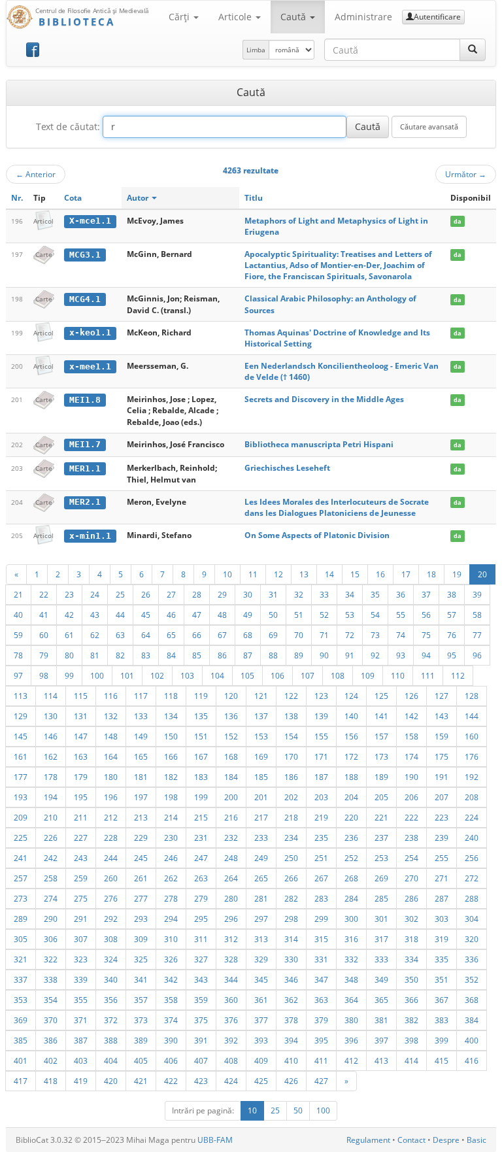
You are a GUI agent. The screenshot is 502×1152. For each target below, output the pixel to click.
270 (411, 878)
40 (18, 614)
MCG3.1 (85, 255)
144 (471, 716)
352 (471, 979)
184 (231, 776)
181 (141, 776)
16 (380, 574)
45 (145, 614)
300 (351, 918)
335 (441, 959)
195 (81, 797)
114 (51, 695)
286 (411, 898)
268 (351, 878)
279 (201, 898)
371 (81, 1020)
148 (111, 736)
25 (120, 594)
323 (81, 959)
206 (411, 797)
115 (81, 695)
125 (381, 695)
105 (247, 675)
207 (441, 797)
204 (351, 797)
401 (20, 1060)
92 (375, 655)
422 (171, 1081)
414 (411, 1060)
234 (291, 837)
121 (261, 695)
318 (411, 939)
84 (171, 655)
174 (411, 756)
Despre (446, 1139)
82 (120, 655)
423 (201, 1081)
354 (51, 999)
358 (171, 999)
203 (321, 797)
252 (351, 858)
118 (171, 695)
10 (227, 574)
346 (291, 979)
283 (321, 898)
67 (222, 635)
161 (20, 756)
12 (278, 574)
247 (201, 858)
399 (441, 1040)
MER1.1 (85, 468)
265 (261, 878)
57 (451, 614)
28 (196, 594)
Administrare (363, 16)
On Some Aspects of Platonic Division (317, 535)
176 (471, 756)
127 (441, 695)
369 (20, 1020)
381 (381, 1020)
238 (411, 837)
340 (111, 979)
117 (141, 695)
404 (111, 1060)
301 (381, 918)
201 (261, 797)
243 (81, 858)
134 (171, 716)
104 (217, 675)
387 (81, 1040)
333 (381, 959)
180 (111, 776)
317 (381, 939)
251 (321, 858)
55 (400, 614)
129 (20, 716)
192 (471, 776)
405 (141, 1060)
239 (441, 837)
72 (349, 635)
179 (81, 776)
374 (171, 1020)
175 (441, 756)
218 (291, 817)
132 (111, 716)
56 (426, 614)
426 (291, 1081)
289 (20, 918)
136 (231, 716)
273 (20, 898)
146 (51, 736)
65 (171, 635)
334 (411, 959)
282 (291, 898)
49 (247, 614)
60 (43, 635)
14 (329, 574)
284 (351, 898)
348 (351, 979)
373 (141, 1020)
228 (111, 837)
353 (20, 999)
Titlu (253, 197)
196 (111, 797)
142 (411, 716)
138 (291, 716)
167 (201, 756)
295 (201, 918)
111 (428, 675)
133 (141, 716)
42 (69, 614)
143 (441, 716)
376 (231, 1020)
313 (261, 939)
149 (141, 736)
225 (20, 837)
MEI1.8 (85, 400)
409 (261, 1060)
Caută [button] (294, 16)
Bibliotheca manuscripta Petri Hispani (318, 444)
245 (141, 858)
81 (94, 655)
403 (81, 1060)
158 (411, 736)
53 (349, 614)
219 (321, 817)
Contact (411, 1139)
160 (471, 736)
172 (351, 756)
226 (51, 837)
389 (141, 1040)
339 (81, 979)
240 (471, 837)
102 (157, 675)
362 (291, 999)
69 (273, 635)
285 (381, 898)
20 (482, 574)
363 (321, 999)
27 (171, 594)
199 (201, 797)
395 (321, 1040)
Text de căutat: (68, 126)
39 (477, 594)
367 (441, 999)
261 (141, 878)
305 (20, 939)
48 (222, 614)
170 (291, 756)
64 (145, 635)
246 (171, 858)
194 (51, 797)
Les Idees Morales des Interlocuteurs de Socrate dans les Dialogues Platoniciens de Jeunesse (336, 507)
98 (43, 675)
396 (351, 1040)
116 (111, 695)
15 (355, 574)
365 (381, 999)
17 (405, 574)
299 (321, 918)
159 (441, 736)
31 (273, 594)
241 (20, 858)
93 (400, 655)
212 (111, 817)
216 (231, 817)
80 (69, 655)
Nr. (17, 197)
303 (441, 918)
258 (51, 878)
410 (291, 1060)
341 (141, 979)
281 (261, 898)
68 (247, 635)
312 (231, 939)
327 (201, 959)
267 (321, 878)
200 (231, 797)
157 (381, 736)
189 (381, 776)
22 (43, 594)
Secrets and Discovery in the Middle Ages (324, 399)
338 (51, 979)
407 (201, 1060)
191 (441, 776)
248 (231, 858)
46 (171, 614)
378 (291, 1020)
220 (351, 817)
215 (201, 817)
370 (51, 1020)
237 (381, 837)
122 (291, 695)
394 (291, 1040)
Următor (465, 174)
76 (451, 635)
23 (69, 594)
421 (141, 1081)
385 (20, 1040)
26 (145, 594)
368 (471, 999)
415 (441, 1060)
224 (471, 817)
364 (351, 999)
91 (349, 655)
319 (441, 939)
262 (171, 878)
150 (171, 736)
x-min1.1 (90, 536)
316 (351, 939)
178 (51, 776)
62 (94, 635)
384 (471, 1020)
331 (321, 959)
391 (201, 1040)
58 (477, 614)
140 (351, 716)
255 (441, 858)
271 (441, 878)
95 (451, 655)
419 (81, 1081)
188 (351, 776)
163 (81, 756)
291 (81, 918)
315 (321, 939)
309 (141, 939)
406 (171, 1060)
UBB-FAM (215, 1139)
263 (201, 878)
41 (43, 614)
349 (381, 979)
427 (321, 1081)
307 (81, 939)
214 (171, 817)
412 (351, 1060)
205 (381, 797)
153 (261, 736)
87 (247, 655)
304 (471, 918)
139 (321, 716)
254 (411, 858)
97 (18, 675)
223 (441, 817)
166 (171, 756)
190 (411, 776)
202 (291, 797)
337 (20, 979)
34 (349, 594)
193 (20, 797)
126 (411, 695)
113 (20, 695)
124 (351, 695)
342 (171, 979)
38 (451, 594)
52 (324, 614)
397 (381, 1040)
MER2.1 (85, 502)
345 (261, 979)
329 (261, 959)
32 (298, 594)
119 (201, 695)
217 (261, 817)
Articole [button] (236, 16)
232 (231, 837)
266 (291, 878)
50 (273, 614)
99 (69, 675)
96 (477, 655)
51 (298, 614)
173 (381, 756)
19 (456, 574)
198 (171, 797)
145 (20, 736)
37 (426, 594)
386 (51, 1040)
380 (351, 1020)
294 (171, 918)
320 (471, 939)
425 (261, 1081)
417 (20, 1081)
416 (471, 1060)
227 (81, 837)
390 (171, 1040)
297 (261, 918)
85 (196, 655)
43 (94, 614)
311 (201, 939)
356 (111, 999)
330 (291, 959)
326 (171, 959)
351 (441, 979)
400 (471, 1040)
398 (411, 1040)
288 (471, 898)
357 (141, 999)
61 (69, 635)
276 (111, 898)
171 (321, 756)
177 (20, 776)
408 (231, 1060)
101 (127, 675)
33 (324, 594)
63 (120, 635)
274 (51, 898)
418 (51, 1081)
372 (111, 1020)
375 (201, 1020)
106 (277, 675)
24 (94, 594)
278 (171, 898)
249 (261, 858)
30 (247, 594)
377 (261, 1020)
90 (324, 655)
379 (321, 1020)
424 (231, 1081)
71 (324, 635)
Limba (255, 49)
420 (111, 1081)
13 (304, 574)
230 (171, 837)
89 (298, 655)
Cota (73, 197)
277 (141, 898)
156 (351, 736)
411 (321, 1060)
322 (51, 959)
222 (411, 817)
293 (141, 918)
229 (141, 837)
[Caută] (473, 50)
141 (381, 716)
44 (120, 614)
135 (201, 716)
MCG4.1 (85, 299)
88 (273, 655)
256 (471, 858)
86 (222, 655)
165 (141, 756)
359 (201, 999)
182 (171, 776)
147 (81, 736)
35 (375, 594)
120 (231, 695)
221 (381, 817)
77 (477, 635)
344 (231, 979)
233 (261, 837)
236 (351, 837)
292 (111, 918)
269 (381, 878)
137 (261, 716)
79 (43, 655)
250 (291, 858)
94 (426, 655)
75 (426, 635)
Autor (138, 197)
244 (111, 858)
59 (18, 635)
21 (18, 594)
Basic (476, 1139)
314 (291, 939)
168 (231, 756)
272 (471, 878)
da (457, 221)
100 (97, 675)
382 (411, 1020)
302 (411, 918)
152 (231, 736)
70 (298, 635)
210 (51, 817)
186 (291, 776)
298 (291, 918)
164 (111, 756)
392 (231, 1040)
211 (81, 817)
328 (231, 959)
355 (81, 999)
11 (253, 574)
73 (375, 635)
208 (471, 797)
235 (321, 837)
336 (471, 959)
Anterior (36, 174)
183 (201, 776)
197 (141, 797)
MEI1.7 (85, 444)
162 (51, 756)
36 (400, 594)
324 (111, 959)
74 (400, 635)
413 (381, 1060)
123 (321, 695)
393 (261, 1040)
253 (381, 858)
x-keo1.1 (90, 332)
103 (187, 675)
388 (111, 1040)
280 (231, 898)
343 (201, 979)
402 (51, 1060)
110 (398, 675)
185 (261, 776)
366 (411, 999)
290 (51, 918)
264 (231, 878)
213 (141, 817)
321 (20, 959)
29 (222, 594)
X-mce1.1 (90, 221)
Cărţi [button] (180, 16)
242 (51, 858)
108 (337, 675)
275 (81, 898)
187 (321, 776)
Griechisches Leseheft (287, 467)
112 (458, 675)
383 (441, 1020)
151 (201, 736)
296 (231, 918)
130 (51, 716)
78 (18, 655)
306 (51, 939)
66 (196, 635)
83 (145, 655)
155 (321, 736)
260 (111, 878)
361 (261, 999)
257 (20, 878)
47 (196, 614)
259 (81, 878)
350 (411, 979)
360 (231, 999)
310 (171, 939)
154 (291, 736)
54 (375, 614)
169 (261, 756)
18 (431, 574)
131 (81, 716)
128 (471, 695)
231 (201, 837)
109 (368, 675)
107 (307, 675)
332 (351, 959)
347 (321, 979)
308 (111, 939)
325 (141, 959)
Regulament (368, 1139)
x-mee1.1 (90, 366)
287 (441, 898)
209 (20, 817)
